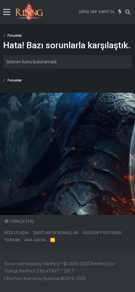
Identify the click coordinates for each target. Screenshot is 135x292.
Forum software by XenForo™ (60, 263)
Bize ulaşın (16, 232)
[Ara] (128, 12)
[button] (6, 12)
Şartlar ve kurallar (55, 232)
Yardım (11, 239)
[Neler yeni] (120, 12)
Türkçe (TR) (21, 221)
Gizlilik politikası (102, 232)
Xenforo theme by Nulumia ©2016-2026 (46, 278)
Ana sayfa (35, 239)
